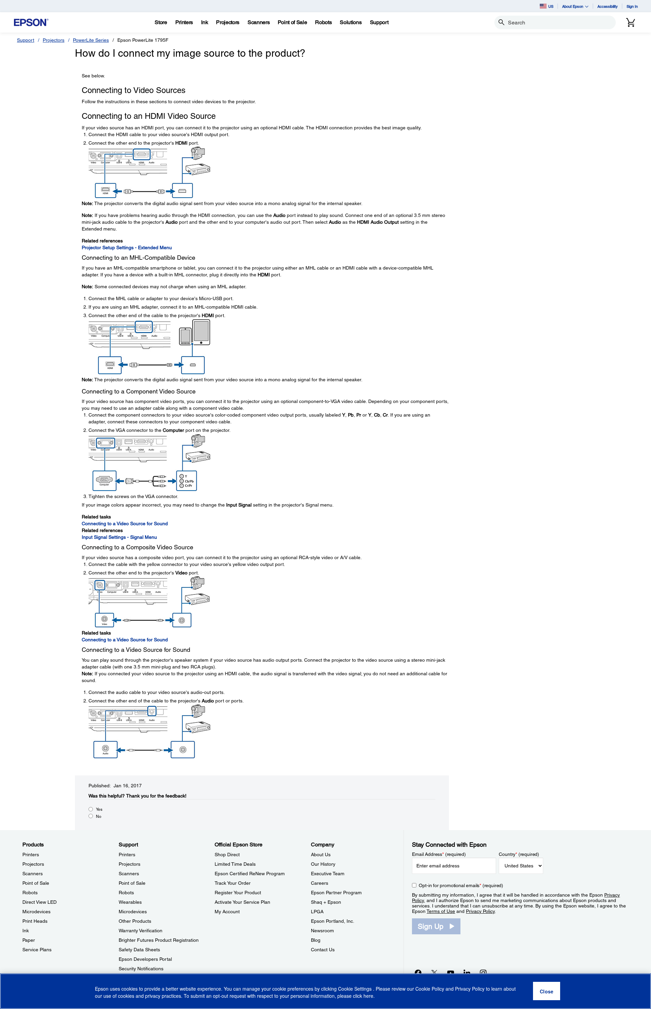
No (98, 816)
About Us (321, 854)
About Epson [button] (572, 6)
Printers (30, 854)
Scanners (32, 873)
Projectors (53, 40)
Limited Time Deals (235, 864)
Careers (319, 883)
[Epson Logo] (31, 22)
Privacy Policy (480, 911)
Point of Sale (35, 883)
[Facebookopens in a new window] (418, 973)
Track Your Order (233, 883)
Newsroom (322, 930)
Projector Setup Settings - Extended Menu (127, 247)
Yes (99, 809)
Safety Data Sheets (139, 949)
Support (25, 40)
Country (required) (519, 854)
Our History (323, 864)
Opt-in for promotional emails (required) (461, 885)
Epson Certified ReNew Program (250, 873)
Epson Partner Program (336, 892)
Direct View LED (39, 902)
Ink (25, 930)
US (550, 6)
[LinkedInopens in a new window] (467, 973)
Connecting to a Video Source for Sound (125, 523)
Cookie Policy (429, 988)
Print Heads (34, 921)
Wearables (130, 902)
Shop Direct (227, 854)
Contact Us (323, 949)
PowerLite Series (91, 40)
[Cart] (630, 22)
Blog (315, 940)
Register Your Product (238, 892)
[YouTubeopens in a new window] (451, 973)
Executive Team (327, 873)
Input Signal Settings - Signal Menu (119, 537)
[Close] (546, 991)
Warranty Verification (140, 930)
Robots (30, 892)
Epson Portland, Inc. (332, 921)
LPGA (317, 911)
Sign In (632, 6)
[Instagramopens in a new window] (483, 973)
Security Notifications (141, 968)
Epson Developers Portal (145, 959)
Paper (28, 940)
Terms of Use (441, 911)
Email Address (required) (439, 854)
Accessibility (607, 6)
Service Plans (37, 949)
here (368, 995)
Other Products (135, 921)
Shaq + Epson (326, 902)
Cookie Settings (355, 988)
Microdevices (36, 911)
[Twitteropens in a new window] (434, 973)
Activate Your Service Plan (242, 902)
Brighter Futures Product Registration (159, 940)
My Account (227, 911)
